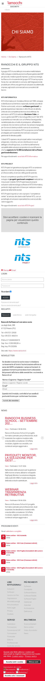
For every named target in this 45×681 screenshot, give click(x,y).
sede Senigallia (30, 315)
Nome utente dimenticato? (11, 305)
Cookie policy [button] (18, 656)
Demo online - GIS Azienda (16, 535)
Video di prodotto (30, 630)
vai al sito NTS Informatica (28, 156)
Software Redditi (30, 596)
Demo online (28, 627)
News (7, 429)
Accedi (5, 298)
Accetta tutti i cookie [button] (14, 662)
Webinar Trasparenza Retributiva (15, 492)
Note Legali (11, 608)
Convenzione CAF (14, 630)
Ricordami (5, 292)
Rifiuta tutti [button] (33, 662)
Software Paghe (30, 599)
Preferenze (23, 670)
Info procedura (12, 605)
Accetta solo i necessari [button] (14, 676)
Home (3, 57)
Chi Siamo (12, 57)
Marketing (22, 672)
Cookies (10, 614)
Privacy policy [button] (31, 656)
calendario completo (13, 531)
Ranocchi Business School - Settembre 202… (21, 421)
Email (13, 270)
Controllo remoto (13, 646)
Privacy (10, 611)
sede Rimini (17, 315)
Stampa (6, 270)
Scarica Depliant (30, 624)
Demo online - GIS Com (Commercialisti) (21, 543)
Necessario (10, 670)
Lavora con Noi (13, 595)
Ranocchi (6, 315)
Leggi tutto (34, 449)
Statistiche (10, 672)
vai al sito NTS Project (26, 206)
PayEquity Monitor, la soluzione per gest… (20, 457)
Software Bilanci (30, 593)
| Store (7, 10)
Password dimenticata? (10, 302)
